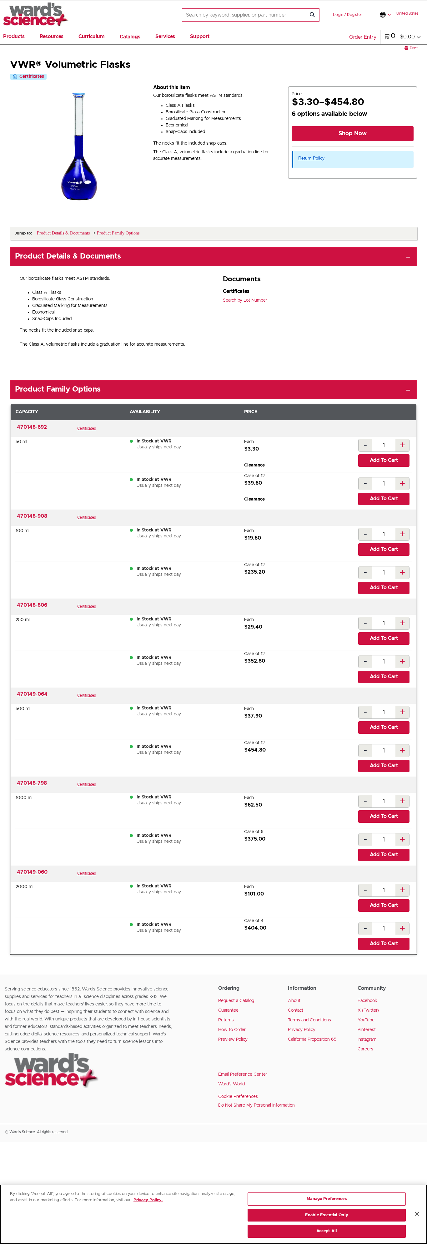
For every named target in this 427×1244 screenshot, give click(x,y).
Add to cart (384, 460)
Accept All (326, 1231)
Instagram (367, 1039)
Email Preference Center (242, 1074)
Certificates (86, 428)
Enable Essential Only (326, 1215)
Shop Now (353, 133)
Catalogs (130, 36)
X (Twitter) (368, 1010)
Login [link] (338, 15)
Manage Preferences (326, 1199)
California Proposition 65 (312, 1039)
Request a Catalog (236, 1001)
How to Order (232, 1030)
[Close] (417, 1214)
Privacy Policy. (148, 1200)
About (294, 1001)
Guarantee (228, 1010)
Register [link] (354, 15)
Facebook (367, 1001)
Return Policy (311, 158)
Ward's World (231, 1084)
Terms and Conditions (309, 1020)
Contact (295, 1010)
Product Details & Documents (68, 256)
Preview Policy (233, 1039)
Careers (365, 1049)
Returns (226, 1020)
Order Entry (362, 37)
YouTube (366, 1020)
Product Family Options (58, 389)
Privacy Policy (301, 1030)
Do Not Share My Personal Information (256, 1105)
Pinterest (367, 1030)
